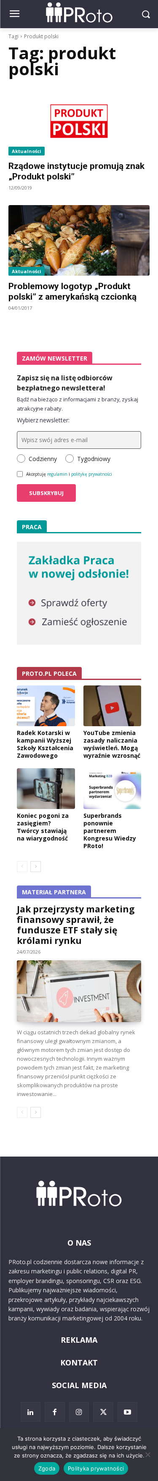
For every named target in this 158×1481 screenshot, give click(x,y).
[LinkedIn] (31, 1412)
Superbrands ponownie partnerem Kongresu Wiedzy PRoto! (109, 831)
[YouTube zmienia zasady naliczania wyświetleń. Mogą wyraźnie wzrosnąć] (112, 705)
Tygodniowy (93, 459)
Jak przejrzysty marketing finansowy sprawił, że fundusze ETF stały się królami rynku (76, 924)
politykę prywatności (91, 474)
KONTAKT (79, 1362)
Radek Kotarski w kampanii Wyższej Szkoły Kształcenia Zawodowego (45, 744)
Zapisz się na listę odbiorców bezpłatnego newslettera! (64, 383)
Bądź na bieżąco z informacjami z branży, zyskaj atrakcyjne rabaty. (77, 403)
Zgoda (46, 1468)
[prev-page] (22, 866)
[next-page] (35, 866)
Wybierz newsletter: (43, 420)
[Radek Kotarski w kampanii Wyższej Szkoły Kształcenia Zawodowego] (46, 705)
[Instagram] (79, 1412)
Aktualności (26, 151)
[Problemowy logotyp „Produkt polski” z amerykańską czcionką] (79, 240)
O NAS (79, 1243)
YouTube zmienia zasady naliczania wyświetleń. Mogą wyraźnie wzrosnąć (111, 744)
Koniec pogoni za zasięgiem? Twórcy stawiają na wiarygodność (43, 827)
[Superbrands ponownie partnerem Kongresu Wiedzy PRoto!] (112, 788)
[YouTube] (128, 1412)
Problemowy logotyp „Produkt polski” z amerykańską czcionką (72, 291)
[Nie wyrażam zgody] (147, 1454)
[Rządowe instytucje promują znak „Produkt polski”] (79, 120)
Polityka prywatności (96, 1468)
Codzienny (43, 459)
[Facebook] (55, 1412)
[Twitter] (103, 1412)
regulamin (57, 474)
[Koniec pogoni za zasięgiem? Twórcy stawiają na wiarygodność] (46, 788)
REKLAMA (79, 1340)
